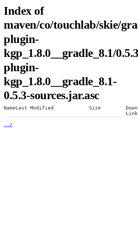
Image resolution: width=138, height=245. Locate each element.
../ (8, 124)
